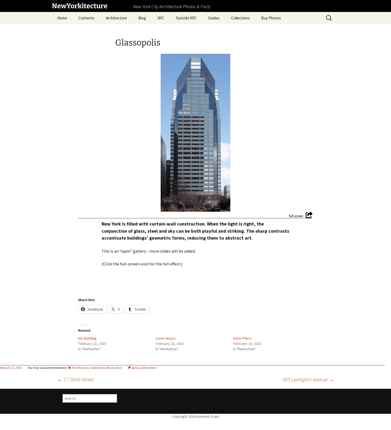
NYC (160, 17)
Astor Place (242, 338)
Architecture (116, 17)
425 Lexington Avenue (308, 379)
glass (135, 368)
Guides (214, 17)
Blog (142, 17)
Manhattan (114, 368)
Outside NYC (186, 17)
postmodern (148, 368)
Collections (240, 17)
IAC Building (87, 338)
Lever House (166, 338)
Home (62, 17)
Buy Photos (271, 17)
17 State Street (75, 379)
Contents (86, 17)
